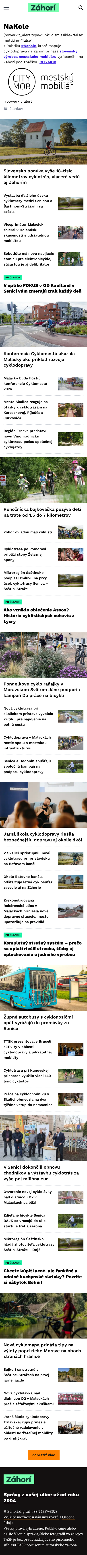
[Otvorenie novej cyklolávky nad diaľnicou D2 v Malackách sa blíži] (70, 1197)
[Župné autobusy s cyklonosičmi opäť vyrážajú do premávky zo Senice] (43, 987)
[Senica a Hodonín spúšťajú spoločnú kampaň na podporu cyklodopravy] (70, 766)
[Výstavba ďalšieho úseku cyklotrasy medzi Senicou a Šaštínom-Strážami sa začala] (70, 203)
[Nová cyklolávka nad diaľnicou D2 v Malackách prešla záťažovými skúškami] (70, 1398)
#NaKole (28, 46)
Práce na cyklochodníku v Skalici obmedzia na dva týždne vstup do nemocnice (28, 1099)
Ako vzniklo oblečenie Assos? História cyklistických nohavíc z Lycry (39, 615)
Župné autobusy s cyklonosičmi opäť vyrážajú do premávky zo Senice (38, 1022)
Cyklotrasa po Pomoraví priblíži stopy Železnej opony (25, 554)
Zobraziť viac (43, 1455)
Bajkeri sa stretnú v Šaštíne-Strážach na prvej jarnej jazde (26, 1374)
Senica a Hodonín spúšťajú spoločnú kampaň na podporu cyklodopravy (27, 766)
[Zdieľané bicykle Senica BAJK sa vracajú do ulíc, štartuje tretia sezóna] (70, 1221)
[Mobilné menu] (6, 7)
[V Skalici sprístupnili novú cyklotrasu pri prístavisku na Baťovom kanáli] (70, 858)
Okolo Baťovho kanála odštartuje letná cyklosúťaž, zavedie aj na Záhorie (29, 882)
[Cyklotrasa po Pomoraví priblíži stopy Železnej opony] (70, 554)
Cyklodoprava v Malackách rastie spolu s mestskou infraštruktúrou (27, 742)
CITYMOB (47, 62)
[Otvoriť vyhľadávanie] (80, 7)
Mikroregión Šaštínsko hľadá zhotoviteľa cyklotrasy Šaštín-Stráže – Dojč (29, 1244)
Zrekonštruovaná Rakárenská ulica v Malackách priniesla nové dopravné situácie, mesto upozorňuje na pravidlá (26, 911)
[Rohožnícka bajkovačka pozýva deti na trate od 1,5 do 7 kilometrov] (43, 480)
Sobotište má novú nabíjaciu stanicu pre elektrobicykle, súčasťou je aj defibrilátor (29, 258)
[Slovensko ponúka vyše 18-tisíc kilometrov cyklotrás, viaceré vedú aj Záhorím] (43, 142)
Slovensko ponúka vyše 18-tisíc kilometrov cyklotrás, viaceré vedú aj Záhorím (42, 176)
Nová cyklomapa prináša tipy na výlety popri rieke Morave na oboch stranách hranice (42, 1350)
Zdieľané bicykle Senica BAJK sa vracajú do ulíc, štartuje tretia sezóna (25, 1220)
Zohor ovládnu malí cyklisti (28, 532)
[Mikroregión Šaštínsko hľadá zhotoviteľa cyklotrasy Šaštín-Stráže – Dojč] (70, 1244)
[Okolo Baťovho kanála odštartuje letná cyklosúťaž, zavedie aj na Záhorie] (70, 882)
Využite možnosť (31, 1517)
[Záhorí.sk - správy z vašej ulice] (43, 7)
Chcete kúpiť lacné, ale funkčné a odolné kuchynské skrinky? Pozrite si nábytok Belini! (43, 1276)
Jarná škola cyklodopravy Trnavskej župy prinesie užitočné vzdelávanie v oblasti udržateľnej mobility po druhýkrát (28, 1427)
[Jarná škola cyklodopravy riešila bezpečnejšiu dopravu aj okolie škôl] (43, 805)
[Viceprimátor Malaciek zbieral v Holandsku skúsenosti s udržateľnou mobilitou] (70, 232)
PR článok (13, 277)
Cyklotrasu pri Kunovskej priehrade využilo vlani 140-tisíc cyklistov (28, 1075)
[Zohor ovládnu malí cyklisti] (70, 532)
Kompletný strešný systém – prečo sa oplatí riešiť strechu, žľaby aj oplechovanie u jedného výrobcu (43, 948)
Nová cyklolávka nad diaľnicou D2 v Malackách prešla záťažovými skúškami (29, 1398)
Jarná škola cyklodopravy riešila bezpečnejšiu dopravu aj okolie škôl (43, 837)
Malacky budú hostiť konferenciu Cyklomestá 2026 (25, 383)
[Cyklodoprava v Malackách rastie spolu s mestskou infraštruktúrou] (70, 743)
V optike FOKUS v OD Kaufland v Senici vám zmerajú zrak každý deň (43, 288)
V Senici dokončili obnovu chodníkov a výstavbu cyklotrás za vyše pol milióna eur (41, 1172)
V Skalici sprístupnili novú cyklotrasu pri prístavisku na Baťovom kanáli (27, 858)
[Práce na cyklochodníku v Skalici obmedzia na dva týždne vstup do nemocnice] (70, 1099)
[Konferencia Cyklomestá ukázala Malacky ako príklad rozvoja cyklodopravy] (43, 324)
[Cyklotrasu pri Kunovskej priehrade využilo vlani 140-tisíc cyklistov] (70, 1076)
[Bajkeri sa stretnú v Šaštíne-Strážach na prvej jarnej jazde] (70, 1374)
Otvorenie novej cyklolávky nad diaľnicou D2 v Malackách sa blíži (28, 1197)
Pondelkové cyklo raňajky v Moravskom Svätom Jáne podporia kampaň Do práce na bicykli (42, 689)
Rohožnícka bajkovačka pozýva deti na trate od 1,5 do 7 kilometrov (42, 512)
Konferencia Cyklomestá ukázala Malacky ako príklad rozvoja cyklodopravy (39, 359)
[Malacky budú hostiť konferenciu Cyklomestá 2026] (70, 383)
